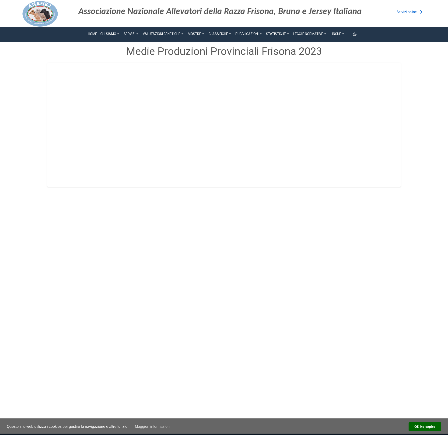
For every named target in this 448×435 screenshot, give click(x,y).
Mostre (196, 34)
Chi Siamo (110, 34)
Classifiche (220, 34)
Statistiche (278, 34)
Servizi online (410, 11)
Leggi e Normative (310, 34)
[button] (152, 426)
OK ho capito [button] (424, 426)
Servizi (132, 34)
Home (92, 34)
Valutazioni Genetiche (164, 34)
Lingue (338, 34)
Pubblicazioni (249, 34)
